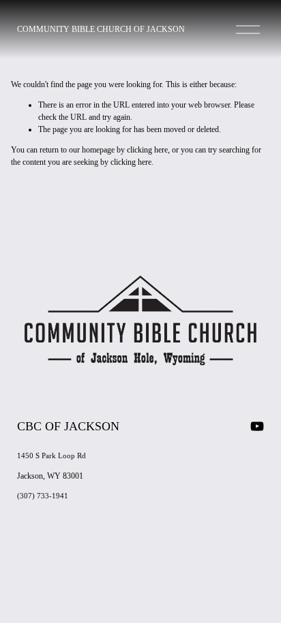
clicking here (147, 150)
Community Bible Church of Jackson (101, 29)
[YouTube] (257, 426)
